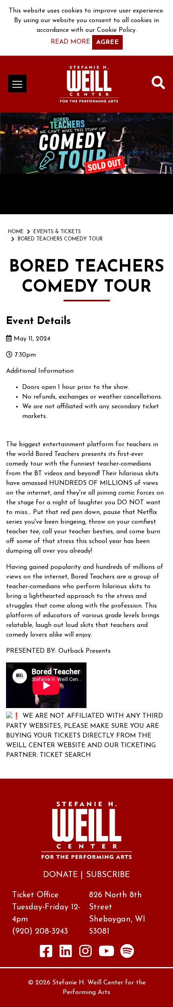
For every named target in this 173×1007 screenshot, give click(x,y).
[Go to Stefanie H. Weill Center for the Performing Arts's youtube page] (106, 951)
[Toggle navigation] (17, 83)
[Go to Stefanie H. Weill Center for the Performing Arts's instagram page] (86, 951)
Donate (60, 875)
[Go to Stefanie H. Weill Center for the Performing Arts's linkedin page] (66, 951)
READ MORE (70, 42)
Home (16, 232)
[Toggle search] (158, 84)
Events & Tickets (57, 232)
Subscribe (108, 875)
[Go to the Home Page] (89, 84)
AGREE (107, 42)
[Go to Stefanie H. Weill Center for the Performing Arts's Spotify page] (127, 951)
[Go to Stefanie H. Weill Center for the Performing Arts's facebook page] (46, 951)
